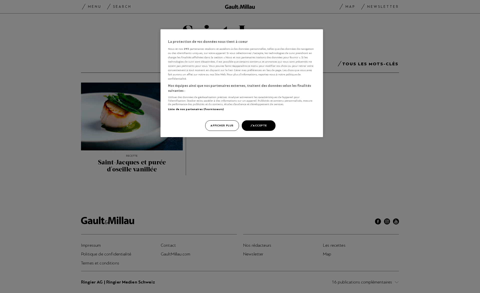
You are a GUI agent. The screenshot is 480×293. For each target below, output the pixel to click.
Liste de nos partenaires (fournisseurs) (196, 109)
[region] (241, 83)
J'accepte (258, 125)
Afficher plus (221, 125)
